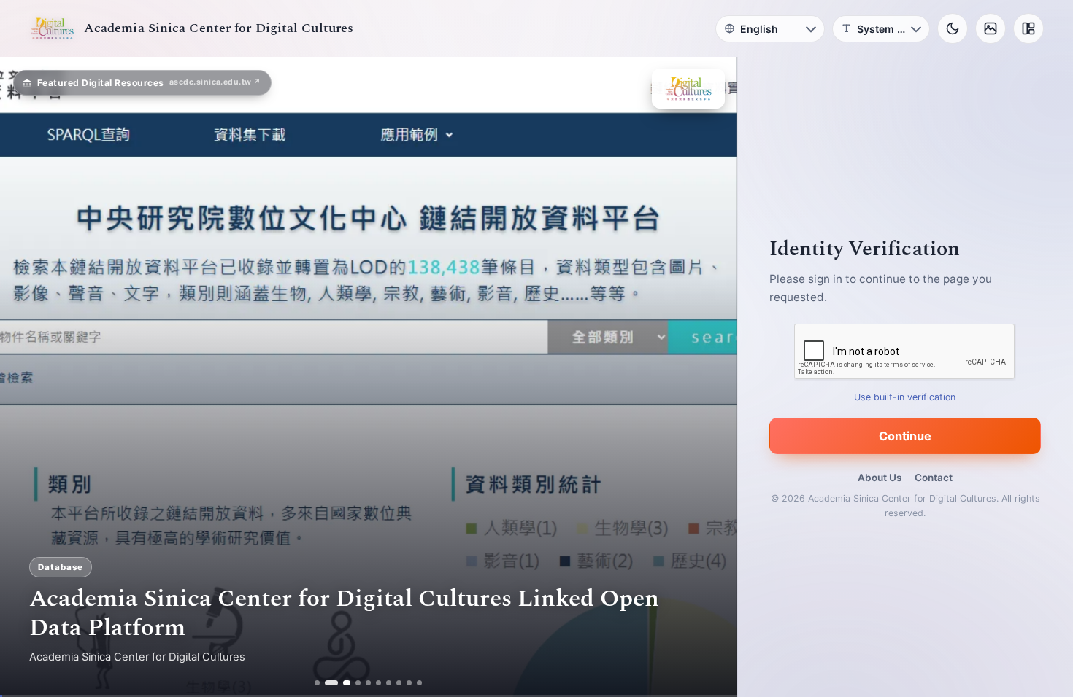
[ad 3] (343, 682)
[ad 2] (327, 682)
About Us (879, 477)
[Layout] (1028, 28)
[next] (710, 377)
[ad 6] (379, 682)
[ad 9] (409, 682)
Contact (934, 477)
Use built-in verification (905, 397)
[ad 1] (317, 682)
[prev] (26, 377)
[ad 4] (358, 682)
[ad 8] (399, 682)
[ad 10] (420, 682)
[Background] (990, 28)
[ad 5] (369, 682)
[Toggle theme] (952, 28)
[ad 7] (389, 682)
